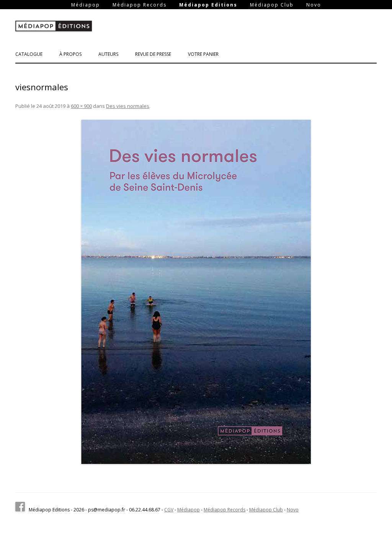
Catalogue (28, 54)
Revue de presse (153, 54)
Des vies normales (127, 106)
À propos (70, 54)
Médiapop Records (140, 5)
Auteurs (108, 54)
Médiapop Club (272, 5)
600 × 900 (81, 106)
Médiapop (85, 5)
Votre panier (203, 54)
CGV (168, 509)
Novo (313, 5)
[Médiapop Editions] (53, 27)
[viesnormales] (196, 292)
